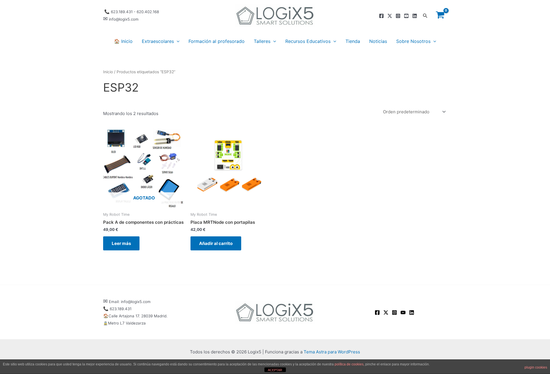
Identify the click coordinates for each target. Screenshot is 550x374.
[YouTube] (403, 312)
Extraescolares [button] (158, 41)
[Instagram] (398, 15)
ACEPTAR (275, 370)
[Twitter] (389, 15)
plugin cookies (536, 367)
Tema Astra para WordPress (332, 352)
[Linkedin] (414, 15)
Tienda (352, 41)
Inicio (108, 72)
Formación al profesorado (216, 41)
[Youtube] (406, 15)
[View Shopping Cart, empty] (440, 15)
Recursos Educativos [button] (308, 41)
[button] (425, 15)
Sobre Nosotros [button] (413, 41)
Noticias (378, 41)
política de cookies (349, 364)
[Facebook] (381, 15)
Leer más (121, 243)
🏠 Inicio (123, 41)
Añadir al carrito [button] (216, 243)
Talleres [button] (262, 41)
